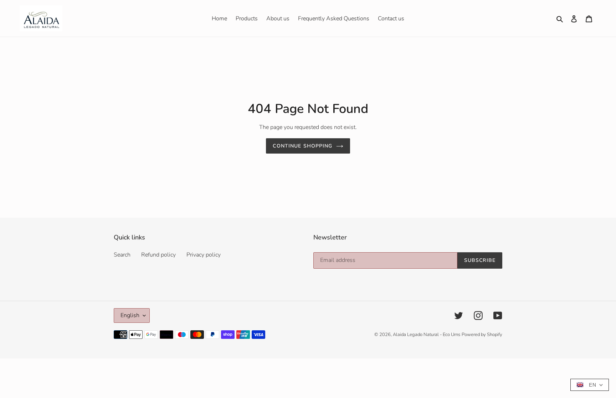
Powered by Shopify (482, 334)
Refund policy (158, 255)
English (129, 315)
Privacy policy (203, 255)
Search (122, 255)
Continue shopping (302, 146)
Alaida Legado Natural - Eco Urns (426, 334)
